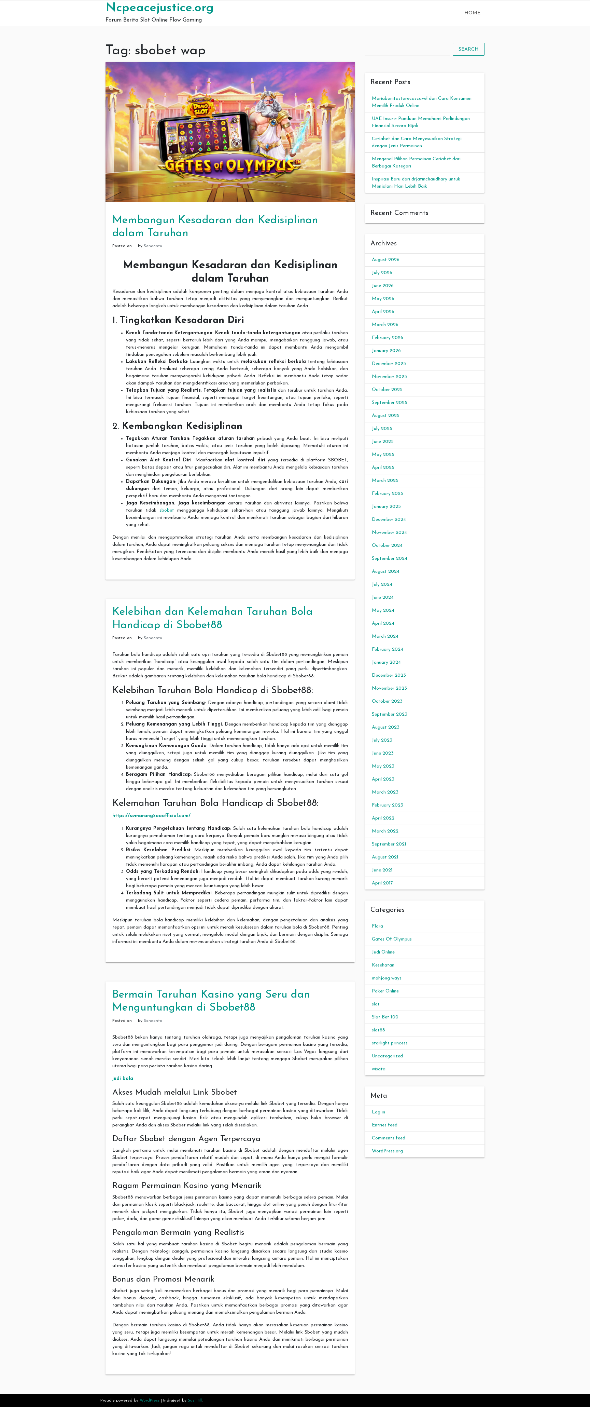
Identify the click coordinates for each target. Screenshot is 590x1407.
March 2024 (385, 636)
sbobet (166, 510)
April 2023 (383, 779)
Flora (377, 926)
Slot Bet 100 (385, 1017)
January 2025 (386, 506)
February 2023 (387, 805)
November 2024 (389, 532)
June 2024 (383, 597)
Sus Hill (195, 1400)
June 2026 (383, 285)
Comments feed (388, 1138)
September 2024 (389, 558)
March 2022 (385, 831)
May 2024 (383, 610)
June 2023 (383, 753)
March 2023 (385, 792)
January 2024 (386, 662)
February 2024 (387, 649)
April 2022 (383, 818)
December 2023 (389, 675)
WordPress (149, 1400)
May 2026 (383, 298)
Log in (378, 1112)
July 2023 (382, 740)
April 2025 (383, 467)
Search (469, 49)
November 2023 (389, 688)
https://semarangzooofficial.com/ (151, 816)
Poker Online (385, 991)
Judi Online (383, 952)
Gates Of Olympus (392, 939)
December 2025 (389, 363)
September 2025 (389, 402)
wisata (378, 1069)
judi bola (122, 1078)
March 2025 (385, 480)
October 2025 (387, 389)
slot (376, 1004)
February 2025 (387, 493)
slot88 (378, 1030)
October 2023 (387, 701)
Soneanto (153, 246)
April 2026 (383, 311)
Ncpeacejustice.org (160, 8)
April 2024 (383, 623)
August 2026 (385, 259)
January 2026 (386, 350)
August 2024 (385, 571)
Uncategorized (387, 1056)
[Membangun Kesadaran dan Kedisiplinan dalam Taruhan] (230, 131)
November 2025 (389, 376)
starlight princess (390, 1043)
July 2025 (382, 428)
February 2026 (387, 337)
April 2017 (382, 883)
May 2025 (383, 454)
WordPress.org (387, 1151)
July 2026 (382, 272)
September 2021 (389, 844)
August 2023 (385, 727)
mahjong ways (387, 978)
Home (472, 13)
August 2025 (385, 415)
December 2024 (389, 519)
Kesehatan (383, 965)
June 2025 (383, 441)
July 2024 (382, 584)
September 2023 (389, 714)
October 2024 (387, 545)
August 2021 (385, 857)
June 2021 (382, 870)
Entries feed (384, 1125)
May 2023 (383, 766)
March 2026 (385, 324)
